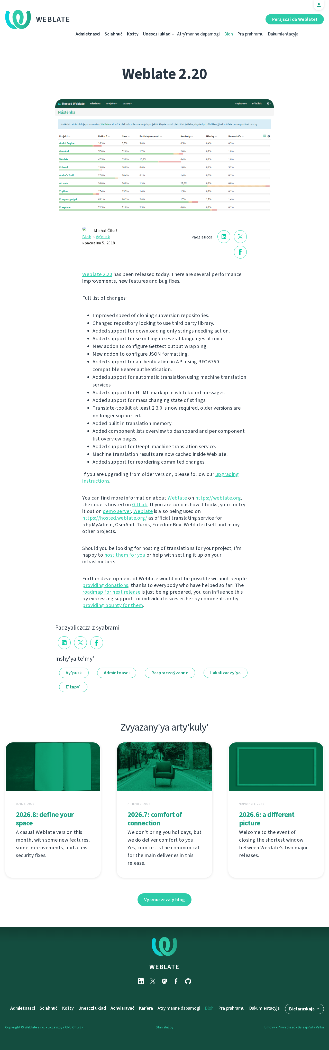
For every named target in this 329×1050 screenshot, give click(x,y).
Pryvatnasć (286, 1027)
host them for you (124, 554)
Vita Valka (316, 1027)
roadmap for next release (111, 591)
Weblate (53, 19)
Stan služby (164, 1027)
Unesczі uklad (156, 34)
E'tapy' (73, 687)
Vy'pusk (103, 237)
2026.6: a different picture (266, 819)
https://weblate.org (218, 497)
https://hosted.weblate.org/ (114, 517)
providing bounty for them (112, 605)
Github (140, 504)
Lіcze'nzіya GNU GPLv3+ (65, 1027)
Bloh (228, 34)
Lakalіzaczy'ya (225, 673)
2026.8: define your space (45, 819)
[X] (153, 981)
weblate (164, 966)
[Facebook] (176, 981)
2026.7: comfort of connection (154, 819)
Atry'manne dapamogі (198, 34)
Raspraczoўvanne (169, 673)
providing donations (105, 585)
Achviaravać (122, 1008)
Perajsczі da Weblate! (294, 19)
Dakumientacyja (283, 34)
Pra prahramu (250, 34)
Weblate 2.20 (97, 274)
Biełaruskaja (302, 1009)
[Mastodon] (164, 981)
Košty (133, 34)
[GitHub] (188, 981)
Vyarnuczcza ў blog (164, 900)
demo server (117, 511)
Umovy (269, 1027)
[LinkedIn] (141, 981)
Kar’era (146, 1008)
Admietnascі (88, 34)
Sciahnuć (114, 34)
